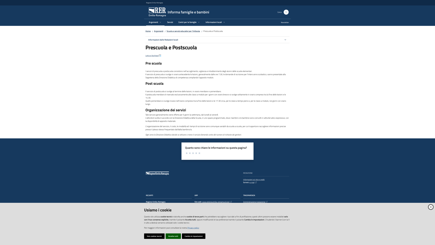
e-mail (252, 182)
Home (148, 31)
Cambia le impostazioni (194, 236)
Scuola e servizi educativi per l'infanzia (183, 31)
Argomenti (158, 31)
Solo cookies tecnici (154, 236)
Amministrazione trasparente (254, 201)
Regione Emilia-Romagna (154, 2)
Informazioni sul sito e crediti (254, 179)
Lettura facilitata (151, 55)
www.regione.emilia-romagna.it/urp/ (216, 201)
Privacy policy (193, 227)
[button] (286, 12)
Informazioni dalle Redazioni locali (163, 39)
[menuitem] (283, 22)
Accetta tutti (173, 236)
